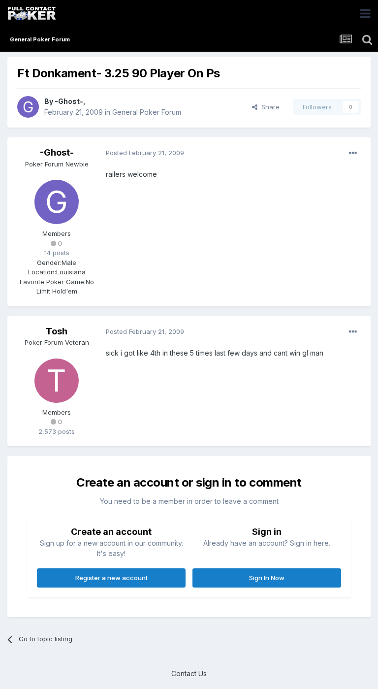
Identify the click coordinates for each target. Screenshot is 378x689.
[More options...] (353, 153)
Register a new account (111, 578)
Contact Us (189, 673)
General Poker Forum (146, 112)
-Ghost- (69, 101)
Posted (145, 153)
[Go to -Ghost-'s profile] (28, 107)
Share (268, 107)
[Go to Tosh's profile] (56, 381)
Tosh (56, 331)
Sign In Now (266, 578)
